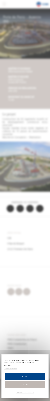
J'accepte (24, 376)
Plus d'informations (10, 368)
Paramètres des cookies (25, 393)
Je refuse (25, 384)
